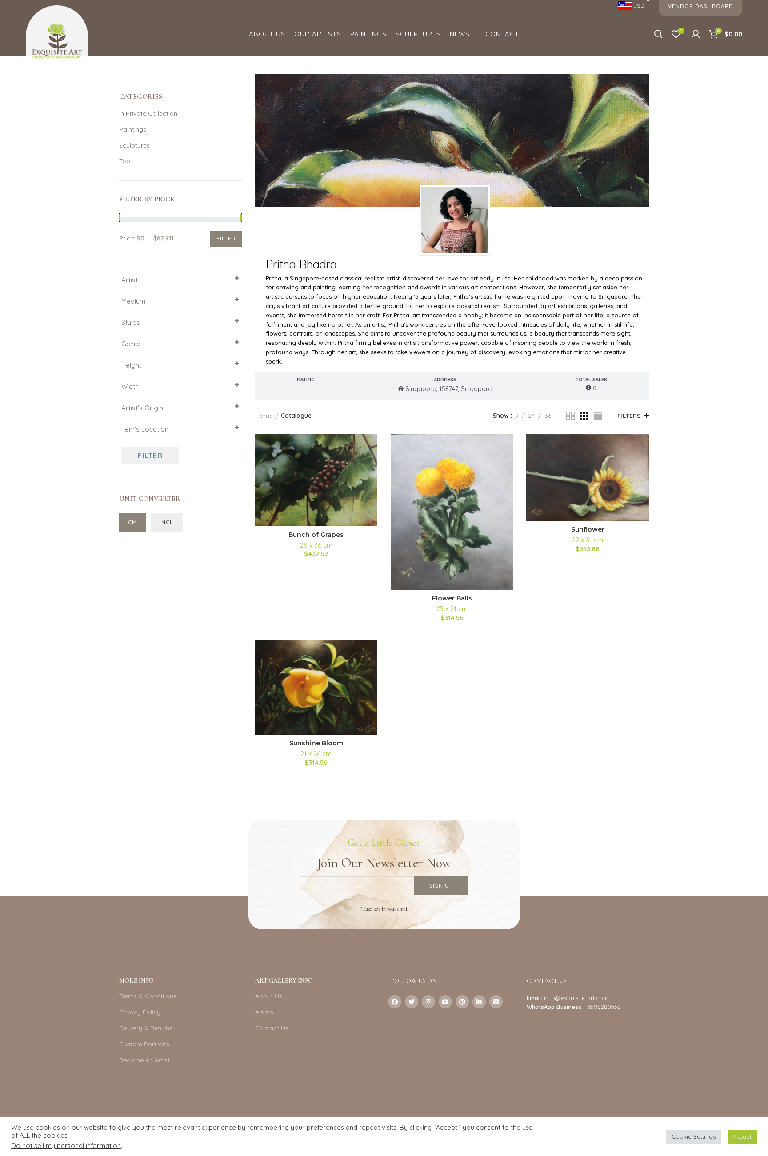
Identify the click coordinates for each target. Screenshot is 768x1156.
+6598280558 (602, 1006)
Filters (629, 415)
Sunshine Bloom (316, 743)
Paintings (132, 129)
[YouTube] (445, 1001)
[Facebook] (394, 1001)
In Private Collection (148, 113)
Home (264, 416)
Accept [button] (742, 1136)
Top (124, 161)
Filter (226, 238)
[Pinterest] (462, 1001)
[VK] (496, 1001)
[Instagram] (428, 1001)
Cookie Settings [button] (694, 1136)
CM (132, 522)
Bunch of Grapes (316, 535)
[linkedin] (479, 1001)
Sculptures (134, 145)
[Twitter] (411, 1001)
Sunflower (587, 529)
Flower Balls (452, 598)
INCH (167, 522)
